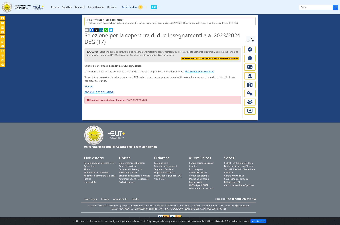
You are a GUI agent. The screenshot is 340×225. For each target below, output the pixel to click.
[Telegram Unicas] (245, 198)
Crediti (135, 199)
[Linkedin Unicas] (240, 198)
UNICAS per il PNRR (199, 185)
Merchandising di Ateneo (96, 172)
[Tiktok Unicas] (243, 198)
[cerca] (335, 7)
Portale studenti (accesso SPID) (99, 162)
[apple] (238, 198)
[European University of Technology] (41, 7)
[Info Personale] (250, 102)
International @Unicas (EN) (167, 175)
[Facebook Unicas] (228, 198)
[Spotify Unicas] (255, 198)
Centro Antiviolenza (234, 175)
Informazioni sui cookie (237, 221)
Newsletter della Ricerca (201, 188)
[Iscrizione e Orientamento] (250, 49)
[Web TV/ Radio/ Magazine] (250, 111)
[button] (134, 7)
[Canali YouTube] (2, 27)
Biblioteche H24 (232, 182)
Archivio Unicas (126, 182)
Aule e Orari (160, 178)
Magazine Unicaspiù (199, 178)
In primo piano (196, 169)
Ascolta (250, 40)
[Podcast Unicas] (250, 198)
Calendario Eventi (198, 172)
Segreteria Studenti (164, 169)
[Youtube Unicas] (233, 198)
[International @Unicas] (250, 67)
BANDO (88, 86)
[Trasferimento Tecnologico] (250, 93)
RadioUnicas (195, 182)
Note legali (90, 199)
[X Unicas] (230, 198)
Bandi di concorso (115, 19)
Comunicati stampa (199, 175)
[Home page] (94, 134)
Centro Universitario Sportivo (239, 185)
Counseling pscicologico (236, 178)
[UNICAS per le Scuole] (250, 84)
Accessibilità (120, 199)
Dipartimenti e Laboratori (132, 162)
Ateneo (98, 19)
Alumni (87, 169)
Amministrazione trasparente (134, 178)
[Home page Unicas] (16, 7)
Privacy (105, 199)
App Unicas (89, 166)
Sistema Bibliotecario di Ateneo (134, 175)
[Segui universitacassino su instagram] (2, 32)
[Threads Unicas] (252, 198)
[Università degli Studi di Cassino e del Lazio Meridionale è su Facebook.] (2, 18)
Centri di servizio (127, 166)
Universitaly (90, 182)
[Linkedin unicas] (2, 37)
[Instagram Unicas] (236, 198)
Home (89, 19)
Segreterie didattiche (164, 172)
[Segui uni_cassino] (2, 23)
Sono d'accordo (258, 221)
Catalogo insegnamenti (165, 166)
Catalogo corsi (161, 162)
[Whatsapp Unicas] (248, 198)
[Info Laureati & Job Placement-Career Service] (250, 75)
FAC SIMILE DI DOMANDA (199, 71)
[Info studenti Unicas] (250, 58)
